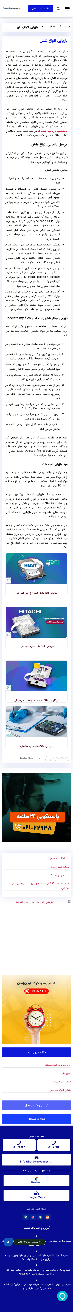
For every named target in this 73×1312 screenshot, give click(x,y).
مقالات (51, 26)
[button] (67, 8)
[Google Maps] (36, 1193)
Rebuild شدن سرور (59, 858)
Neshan (36, 1182)
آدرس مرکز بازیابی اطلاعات (58, 1065)
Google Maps (36, 1197)
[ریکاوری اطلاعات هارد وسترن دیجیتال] (36, 676)
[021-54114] (54, 1143)
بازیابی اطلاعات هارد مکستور (36, 746)
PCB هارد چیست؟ (60, 875)
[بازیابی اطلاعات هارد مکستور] (36, 721)
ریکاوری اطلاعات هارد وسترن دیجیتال (36, 700)
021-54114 (54, 1147)
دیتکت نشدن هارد (60, 867)
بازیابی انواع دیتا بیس (60, 1090)
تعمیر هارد (66, 1073)
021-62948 (19, 1147)
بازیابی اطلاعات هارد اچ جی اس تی (37, 593)
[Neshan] (36, 1179)
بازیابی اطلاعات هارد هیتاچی (36, 646)
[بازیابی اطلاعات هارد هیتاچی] (36, 622)
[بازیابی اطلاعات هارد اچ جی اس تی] (36, 568)
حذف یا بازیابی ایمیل (60, 1082)
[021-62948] (19, 1143)
